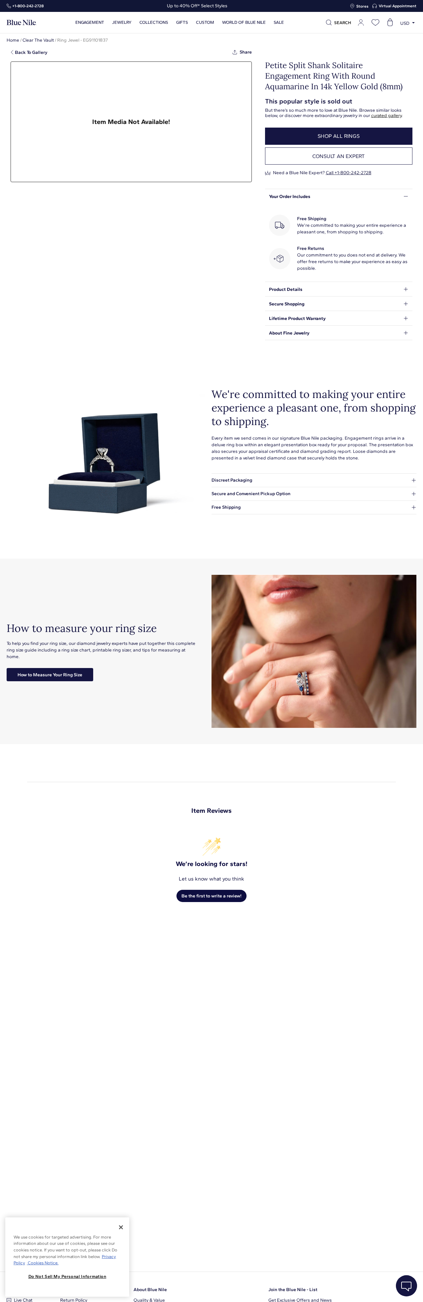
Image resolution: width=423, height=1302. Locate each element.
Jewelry (122, 22)
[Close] (121, 1227)
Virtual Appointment (397, 6)
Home (13, 40)
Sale (279, 22)
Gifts (182, 22)
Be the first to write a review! (211, 896)
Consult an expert (338, 156)
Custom (205, 22)
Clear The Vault (38, 40)
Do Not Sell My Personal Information (67, 1276)
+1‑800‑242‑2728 (28, 6)
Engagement (89, 22)
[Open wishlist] (375, 22)
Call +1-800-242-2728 (348, 173)
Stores (362, 6)
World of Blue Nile (244, 22)
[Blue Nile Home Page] (21, 22)
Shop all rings (339, 136)
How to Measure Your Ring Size (50, 675)
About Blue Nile (150, 1289)
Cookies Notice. (42, 1262)
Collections (153, 22)
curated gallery (386, 115)
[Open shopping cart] (390, 22)
